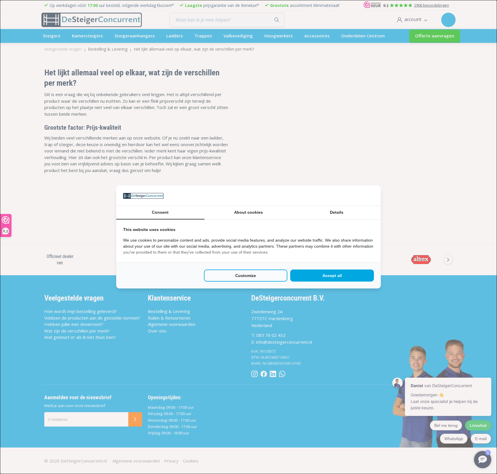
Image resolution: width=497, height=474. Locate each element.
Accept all (332, 275)
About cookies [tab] (248, 212)
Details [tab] (336, 212)
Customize (245, 275)
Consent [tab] (160, 212)
